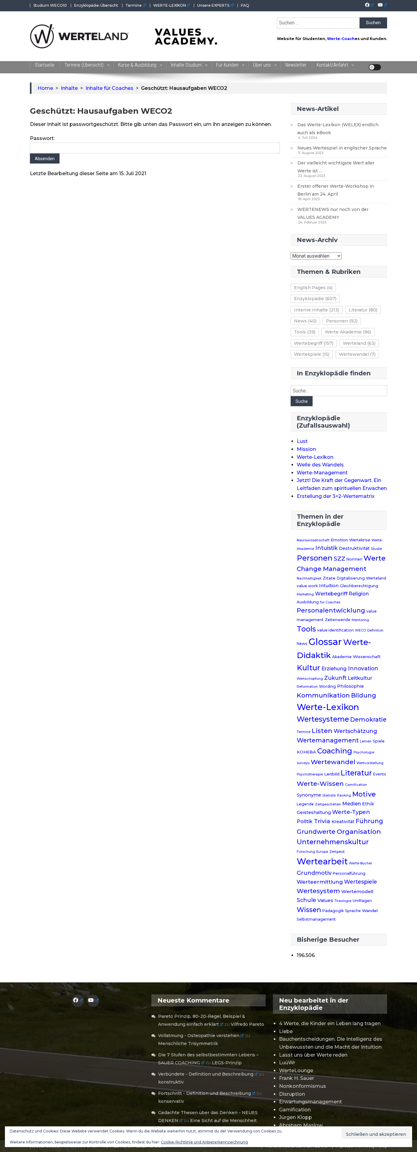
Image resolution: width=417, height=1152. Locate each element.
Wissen (309, 910)
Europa (322, 852)
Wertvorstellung (370, 763)
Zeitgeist (337, 852)
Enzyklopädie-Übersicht (96, 5)
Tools (304, 332)
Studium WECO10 (50, 5)
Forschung (306, 852)
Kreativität (343, 821)
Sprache (353, 910)
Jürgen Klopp (295, 1117)
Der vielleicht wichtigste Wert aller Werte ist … (336, 167)
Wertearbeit (322, 861)
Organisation (359, 831)
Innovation (363, 668)
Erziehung (334, 668)
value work (307, 585)
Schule (306, 900)
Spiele (379, 741)
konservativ (171, 1101)
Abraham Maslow (301, 1125)
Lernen (366, 741)
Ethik (368, 804)
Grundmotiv (314, 872)
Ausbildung (308, 602)
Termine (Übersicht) (83, 65)
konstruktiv (171, 1082)
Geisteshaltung (314, 812)
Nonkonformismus (302, 1086)
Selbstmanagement (316, 919)
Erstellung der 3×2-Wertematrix (336, 496)
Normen (354, 559)
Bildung (363, 695)
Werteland (359, 343)
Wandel (370, 910)
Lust (302, 441)
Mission (306, 449)
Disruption (292, 1094)
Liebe (286, 1031)
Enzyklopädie (315, 298)
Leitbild (331, 773)
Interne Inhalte (316, 310)
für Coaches (330, 602)
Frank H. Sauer (296, 1078)
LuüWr (287, 1063)
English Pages (313, 287)
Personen (341, 321)
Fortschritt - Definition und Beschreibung (204, 1093)
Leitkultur (360, 678)
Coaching (334, 750)
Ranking (344, 795)
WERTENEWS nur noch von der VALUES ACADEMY (332, 213)
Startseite (44, 65)
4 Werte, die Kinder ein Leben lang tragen (330, 1023)
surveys (303, 763)
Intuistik (326, 548)
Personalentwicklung (331, 610)
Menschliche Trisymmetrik (188, 1043)
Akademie (342, 656)
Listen (322, 730)
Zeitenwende (337, 619)
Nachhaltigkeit (309, 578)
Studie (376, 549)
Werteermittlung (320, 881)
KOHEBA (306, 751)
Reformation (307, 687)
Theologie (342, 901)
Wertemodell (357, 891)
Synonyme (309, 795)
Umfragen (362, 900)
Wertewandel (357, 354)
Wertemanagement (328, 740)
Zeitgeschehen (328, 804)
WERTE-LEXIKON (169, 5)
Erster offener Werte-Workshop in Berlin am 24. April (335, 190)
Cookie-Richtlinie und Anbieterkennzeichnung (204, 1142)
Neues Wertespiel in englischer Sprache (342, 148)
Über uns (262, 65)
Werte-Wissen (320, 783)
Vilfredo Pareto (247, 1024)
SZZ (339, 558)
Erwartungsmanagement (310, 1102)
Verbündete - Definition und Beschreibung (205, 1074)
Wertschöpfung (310, 679)
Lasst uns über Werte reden (313, 1055)
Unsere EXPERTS (213, 5)
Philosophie (350, 686)
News (305, 321)
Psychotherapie (310, 774)
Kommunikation (323, 695)
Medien (351, 804)
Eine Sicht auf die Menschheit (223, 1120)
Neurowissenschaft (313, 540)
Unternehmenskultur (333, 842)
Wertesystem (318, 891)
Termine (133, 5)
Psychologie (364, 752)
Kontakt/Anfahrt (332, 65)
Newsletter (295, 65)
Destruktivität (354, 548)
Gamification (356, 785)
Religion (359, 594)
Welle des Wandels (320, 465)
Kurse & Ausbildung (137, 65)
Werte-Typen (351, 812)
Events (379, 774)
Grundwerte (316, 831)
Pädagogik (333, 910)
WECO (360, 630)
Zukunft (335, 678)
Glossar (325, 641)
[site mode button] (375, 67)
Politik (305, 821)
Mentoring (360, 620)
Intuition (329, 585)
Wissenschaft (367, 656)
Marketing (305, 594)
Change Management (331, 568)
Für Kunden (227, 65)
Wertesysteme (323, 719)
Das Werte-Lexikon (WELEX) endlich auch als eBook (338, 128)
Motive (364, 794)
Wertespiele (311, 354)
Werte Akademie (348, 332)
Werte (375, 558)
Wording (327, 686)
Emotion (339, 539)
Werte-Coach (341, 38)
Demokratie (368, 719)
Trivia (322, 821)
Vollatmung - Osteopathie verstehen (198, 1035)
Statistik (329, 795)
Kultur (308, 667)
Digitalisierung (351, 578)
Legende (305, 804)
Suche (302, 401)
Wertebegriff (313, 343)
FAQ (245, 5)
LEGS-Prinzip (227, 1063)
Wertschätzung (355, 731)
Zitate (329, 578)
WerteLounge (296, 1070)
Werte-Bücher (360, 863)
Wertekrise (359, 540)
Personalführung (349, 873)
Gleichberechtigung (359, 585)
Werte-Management (322, 473)
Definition (375, 630)
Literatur (363, 310)
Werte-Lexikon (315, 457)
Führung (369, 821)
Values (325, 900)
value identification (335, 630)
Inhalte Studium (186, 65)
